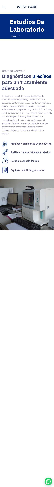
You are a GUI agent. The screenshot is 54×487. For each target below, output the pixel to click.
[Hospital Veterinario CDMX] (27, 7)
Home (13, 36)
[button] (48, 481)
